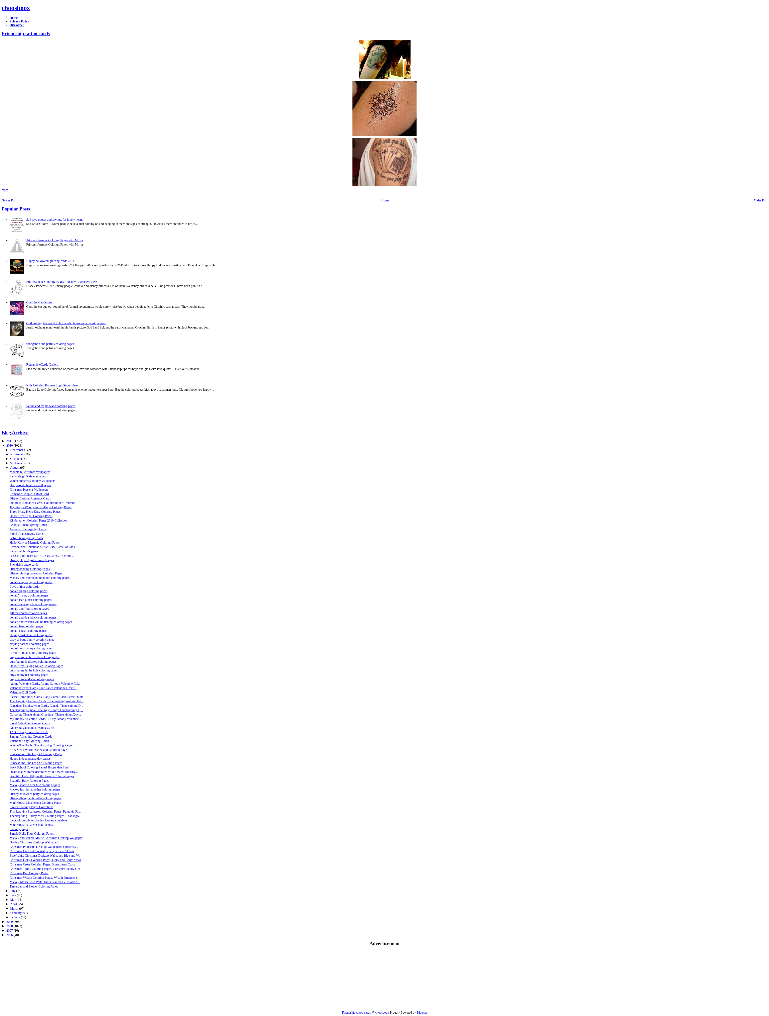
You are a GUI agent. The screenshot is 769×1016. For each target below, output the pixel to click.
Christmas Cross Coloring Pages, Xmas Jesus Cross (42, 864)
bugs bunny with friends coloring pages (34, 657)
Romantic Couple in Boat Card (29, 494)
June (13, 895)
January (15, 917)
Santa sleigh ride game (24, 551)
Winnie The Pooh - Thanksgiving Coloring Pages (41, 745)
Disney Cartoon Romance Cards (30, 498)
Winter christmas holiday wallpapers (32, 480)
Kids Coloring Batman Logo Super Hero (52, 385)
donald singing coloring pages (28, 591)
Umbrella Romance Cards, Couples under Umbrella (42, 502)
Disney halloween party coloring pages (34, 794)
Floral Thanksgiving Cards (26, 533)
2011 (10, 441)
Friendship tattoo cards (26, 33)
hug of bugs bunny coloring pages (31, 648)
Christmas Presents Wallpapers (29, 489)
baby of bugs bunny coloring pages (32, 639)
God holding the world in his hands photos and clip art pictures (66, 323)
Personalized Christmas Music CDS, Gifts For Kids (42, 547)
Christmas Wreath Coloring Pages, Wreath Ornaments (44, 877)
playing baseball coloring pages (29, 644)
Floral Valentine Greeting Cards (30, 723)
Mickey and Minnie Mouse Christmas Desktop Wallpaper (46, 838)
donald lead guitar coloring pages (30, 600)
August (15, 467)
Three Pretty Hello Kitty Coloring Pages (35, 511)
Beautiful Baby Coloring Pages (29, 780)
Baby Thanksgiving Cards (26, 538)
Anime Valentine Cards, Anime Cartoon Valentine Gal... (45, 683)
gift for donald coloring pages (28, 613)
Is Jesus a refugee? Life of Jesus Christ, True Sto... (41, 555)
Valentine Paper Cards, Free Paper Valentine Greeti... (43, 688)
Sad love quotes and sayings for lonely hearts (54, 219)
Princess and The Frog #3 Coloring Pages (36, 754)
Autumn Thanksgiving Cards (28, 529)
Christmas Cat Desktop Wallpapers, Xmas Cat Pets (42, 851)
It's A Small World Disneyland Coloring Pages (39, 749)
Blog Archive (15, 432)
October (15, 458)
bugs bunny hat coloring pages (29, 674)
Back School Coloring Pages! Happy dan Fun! (39, 767)
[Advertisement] (35, 978)
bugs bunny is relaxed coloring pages (33, 661)
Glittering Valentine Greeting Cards (32, 727)
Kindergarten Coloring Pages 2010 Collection (38, 520)
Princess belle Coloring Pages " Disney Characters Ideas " (63, 281)
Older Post (760, 200)
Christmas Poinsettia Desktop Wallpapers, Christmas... (44, 846)
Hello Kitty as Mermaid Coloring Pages (35, 542)
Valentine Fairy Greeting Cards (29, 741)
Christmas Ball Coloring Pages (29, 873)
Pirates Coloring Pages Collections (31, 807)
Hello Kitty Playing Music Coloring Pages (36, 666)
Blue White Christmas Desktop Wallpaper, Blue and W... (45, 855)
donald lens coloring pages (26, 626)
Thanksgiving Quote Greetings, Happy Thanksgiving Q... (46, 710)
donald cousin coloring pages (28, 630)
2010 (10, 445)
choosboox (16, 7)
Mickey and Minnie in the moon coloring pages (39, 577)
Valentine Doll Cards (23, 692)
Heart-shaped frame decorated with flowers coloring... (44, 771)
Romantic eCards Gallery (42, 364)
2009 (10, 921)
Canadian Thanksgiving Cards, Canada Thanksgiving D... (46, 705)
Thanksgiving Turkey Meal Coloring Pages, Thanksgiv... (46, 816)
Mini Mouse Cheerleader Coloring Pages (35, 802)
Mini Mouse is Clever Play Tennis (31, 824)
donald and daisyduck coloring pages (33, 617)
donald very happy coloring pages (31, 582)
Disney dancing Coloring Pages (30, 569)
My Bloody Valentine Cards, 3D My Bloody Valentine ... (46, 719)
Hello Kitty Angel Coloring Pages (31, 516)
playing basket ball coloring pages (31, 635)
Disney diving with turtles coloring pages (35, 798)
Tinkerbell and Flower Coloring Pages (34, 886)
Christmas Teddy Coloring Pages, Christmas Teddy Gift (45, 868)
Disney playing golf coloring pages (32, 560)
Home (385, 200)
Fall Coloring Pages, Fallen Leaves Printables (38, 820)
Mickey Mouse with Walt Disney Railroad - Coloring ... (45, 882)
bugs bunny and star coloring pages (32, 679)
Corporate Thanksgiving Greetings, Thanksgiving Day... (45, 714)
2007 (10, 930)
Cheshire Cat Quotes (39, 302)
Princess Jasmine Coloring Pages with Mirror (54, 240)
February (16, 913)
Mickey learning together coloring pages (35, 789)
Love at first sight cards (24, 586)
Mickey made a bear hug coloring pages (35, 785)
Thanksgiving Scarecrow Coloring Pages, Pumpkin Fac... (46, 811)
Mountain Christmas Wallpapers (30, 472)
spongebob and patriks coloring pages (50, 344)
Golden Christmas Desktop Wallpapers (34, 842)
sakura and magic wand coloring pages (50, 406)
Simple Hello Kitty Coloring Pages (32, 833)
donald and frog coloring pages (29, 608)
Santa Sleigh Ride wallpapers (28, 476)
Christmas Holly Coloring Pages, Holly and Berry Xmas (45, 860)
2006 (10, 935)
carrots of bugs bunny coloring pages (33, 652)
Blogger (422, 1012)
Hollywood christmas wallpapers (30, 485)
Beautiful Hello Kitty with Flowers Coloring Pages (42, 776)
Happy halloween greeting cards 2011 (50, 261)
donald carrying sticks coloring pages (33, 604)
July (13, 891)
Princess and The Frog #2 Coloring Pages (36, 763)
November (17, 454)
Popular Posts (16, 208)
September (17, 463)
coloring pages (19, 829)
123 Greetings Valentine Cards (29, 732)
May (13, 899)
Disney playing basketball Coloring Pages (36, 573)
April (14, 904)
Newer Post (9, 200)
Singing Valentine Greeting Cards (31, 736)
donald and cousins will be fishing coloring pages (41, 622)
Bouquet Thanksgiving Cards (28, 525)
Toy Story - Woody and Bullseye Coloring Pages (40, 507)
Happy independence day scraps (30, 758)
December (17, 450)
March (14, 908)
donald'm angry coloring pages (29, 595)
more (5, 190)
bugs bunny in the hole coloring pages (34, 670)
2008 (10, 926)
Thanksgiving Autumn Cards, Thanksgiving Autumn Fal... (47, 701)
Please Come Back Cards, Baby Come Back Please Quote (46, 697)
